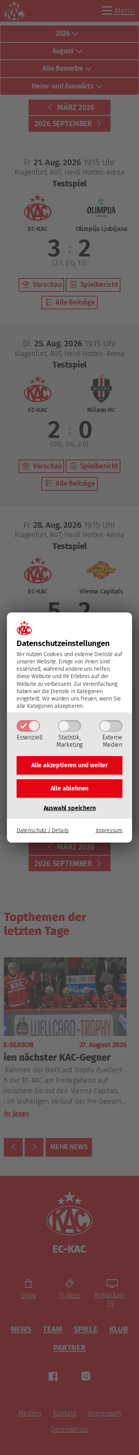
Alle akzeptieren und (69, 765)
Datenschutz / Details (43, 830)
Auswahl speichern (70, 808)
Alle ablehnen (70, 788)
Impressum (109, 830)
